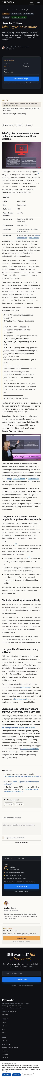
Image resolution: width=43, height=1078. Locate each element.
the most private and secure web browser (18, 728)
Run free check (21, 980)
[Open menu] (31, 2)
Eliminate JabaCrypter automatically (14, 114)
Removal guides (12, 10)
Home (3, 10)
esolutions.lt (14, 1011)
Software (4, 1026)
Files (3, 1029)
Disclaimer (5, 1051)
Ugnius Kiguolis (11, 47)
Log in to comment (21, 842)
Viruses (4, 1022)
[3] (29, 557)
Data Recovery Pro (21, 699)
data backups (25, 687)
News (3, 1032)
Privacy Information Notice (10, 1047)
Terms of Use (6, 1044)
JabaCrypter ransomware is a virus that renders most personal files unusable (20, 104)
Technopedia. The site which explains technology (21, 776)
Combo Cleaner (22, 238)
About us (4, 1040)
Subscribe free (21, 938)
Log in (38, 2)
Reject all (16, 1074)
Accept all (6, 1074)
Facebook (5, 1014)
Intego (37, 235)
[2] (16, 544)
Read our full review (21, 891)
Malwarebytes (34, 238)
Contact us (5, 1057)
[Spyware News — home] (8, 2)
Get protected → (21, 886)
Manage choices (28, 1074)
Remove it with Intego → (22, 79)
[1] (38, 173)
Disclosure (5, 1054)
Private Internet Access (29, 749)
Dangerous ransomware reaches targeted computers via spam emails (21, 109)
